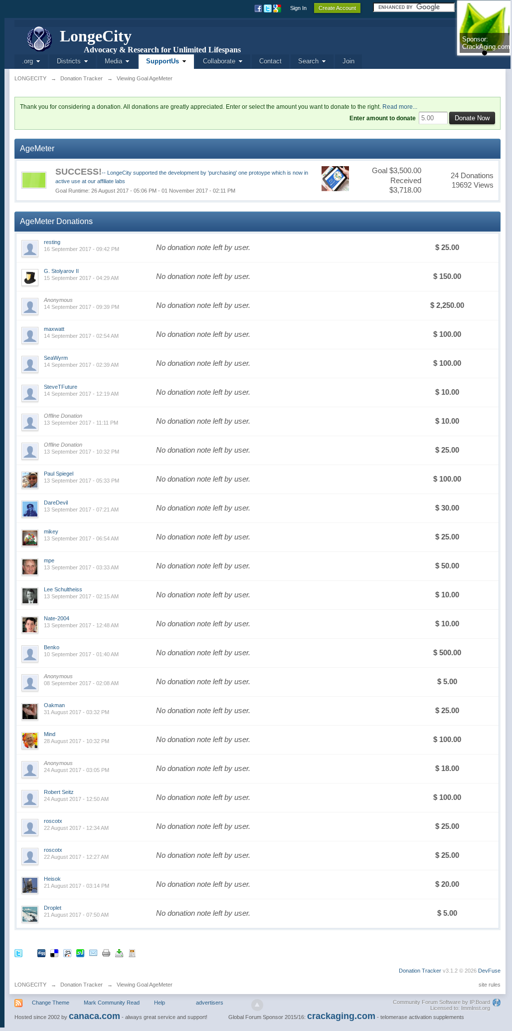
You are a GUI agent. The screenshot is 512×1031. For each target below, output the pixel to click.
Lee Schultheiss (63, 589)
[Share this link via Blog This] (132, 952)
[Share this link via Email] (93, 952)
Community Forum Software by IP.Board (441, 1002)
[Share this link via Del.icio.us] (54, 952)
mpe (49, 560)
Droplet (52, 908)
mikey (51, 531)
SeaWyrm (56, 358)
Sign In (298, 8)
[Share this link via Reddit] (67, 952)
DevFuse (489, 971)
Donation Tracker (420, 971)
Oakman (54, 705)
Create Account (337, 8)
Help (159, 1003)
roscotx (53, 821)
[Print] (106, 952)
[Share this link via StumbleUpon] (80, 952)
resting (52, 242)
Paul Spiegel (58, 474)
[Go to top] (257, 1005)
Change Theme (50, 1003)
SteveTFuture (60, 387)
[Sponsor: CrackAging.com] (485, 28)
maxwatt (54, 329)
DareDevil (56, 503)
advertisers (209, 1003)
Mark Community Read (112, 1003)
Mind (49, 734)
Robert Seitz (59, 792)
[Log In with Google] (278, 8)
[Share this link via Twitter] (18, 952)
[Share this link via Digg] (41, 952)
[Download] (119, 952)
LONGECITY (30, 985)
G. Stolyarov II (61, 271)
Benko (51, 647)
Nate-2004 (56, 618)
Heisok (52, 879)
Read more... (399, 106)
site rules (490, 985)
